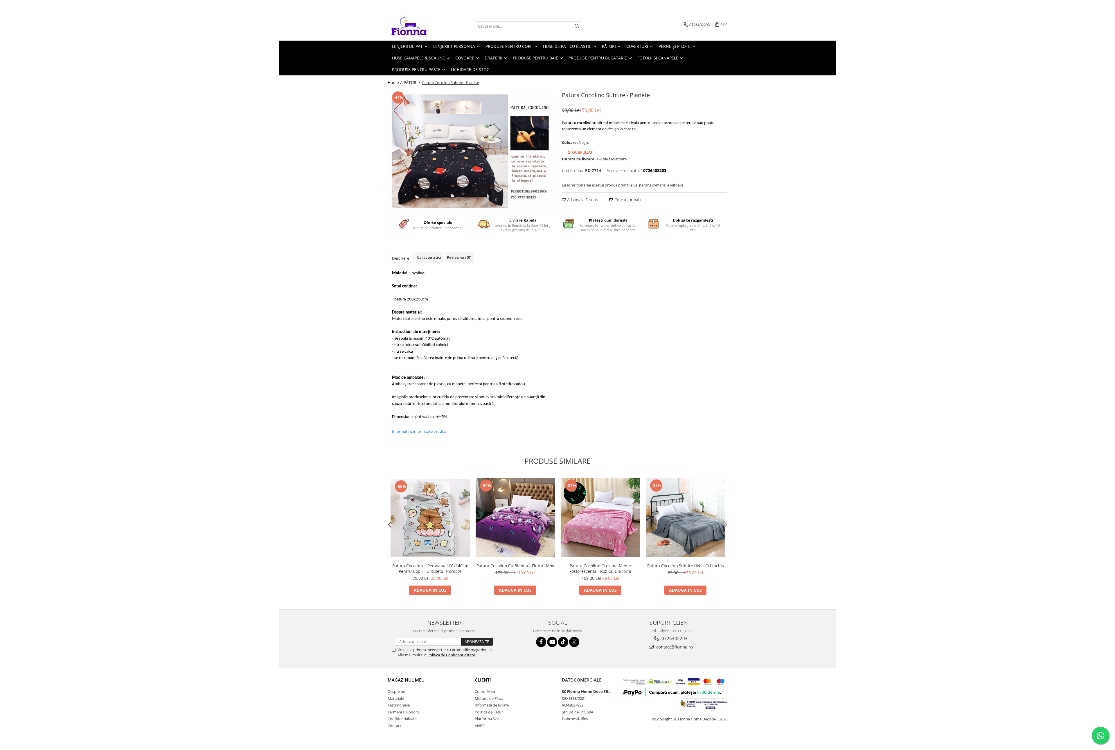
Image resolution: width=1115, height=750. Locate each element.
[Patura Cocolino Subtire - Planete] (470, 151)
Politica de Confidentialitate (451, 654)
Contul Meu (485, 691)
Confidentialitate (402, 718)
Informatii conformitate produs (419, 431)
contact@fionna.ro (674, 647)
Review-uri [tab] (459, 257)
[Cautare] (577, 26)
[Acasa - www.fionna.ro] (417, 26)
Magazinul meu (406, 680)
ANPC (480, 725)
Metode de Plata (489, 698)
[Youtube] (552, 642)
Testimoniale (399, 705)
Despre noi (397, 691)
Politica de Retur (489, 712)
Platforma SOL (487, 718)
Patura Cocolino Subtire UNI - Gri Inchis (685, 565)
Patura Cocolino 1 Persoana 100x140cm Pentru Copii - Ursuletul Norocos (430, 568)
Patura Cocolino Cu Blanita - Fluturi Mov (515, 565)
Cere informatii (627, 199)
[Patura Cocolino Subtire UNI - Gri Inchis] (685, 517)
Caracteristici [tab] (429, 257)
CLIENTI (483, 680)
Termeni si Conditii (404, 712)
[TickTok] (563, 642)
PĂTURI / (412, 82)
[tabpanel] (470, 151)
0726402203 (674, 638)
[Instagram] (574, 642)
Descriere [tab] (400, 258)
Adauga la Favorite (583, 199)
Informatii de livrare (492, 705)
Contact (394, 725)
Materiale (396, 698)
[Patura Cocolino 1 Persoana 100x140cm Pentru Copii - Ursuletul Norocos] (430, 518)
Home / (395, 82)
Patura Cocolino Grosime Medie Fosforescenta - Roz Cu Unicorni (600, 568)
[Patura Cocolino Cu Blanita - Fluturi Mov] (515, 517)
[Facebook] (541, 642)
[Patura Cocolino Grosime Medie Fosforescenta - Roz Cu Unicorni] (600, 517)
